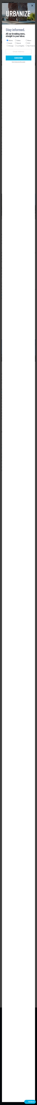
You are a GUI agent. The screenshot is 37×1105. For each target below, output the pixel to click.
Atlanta (10, 40)
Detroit (19, 43)
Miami (29, 40)
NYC (28, 43)
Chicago (11, 46)
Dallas (19, 40)
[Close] (32, 5)
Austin (10, 43)
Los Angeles (20, 46)
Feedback (31, 1102)
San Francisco (31, 46)
